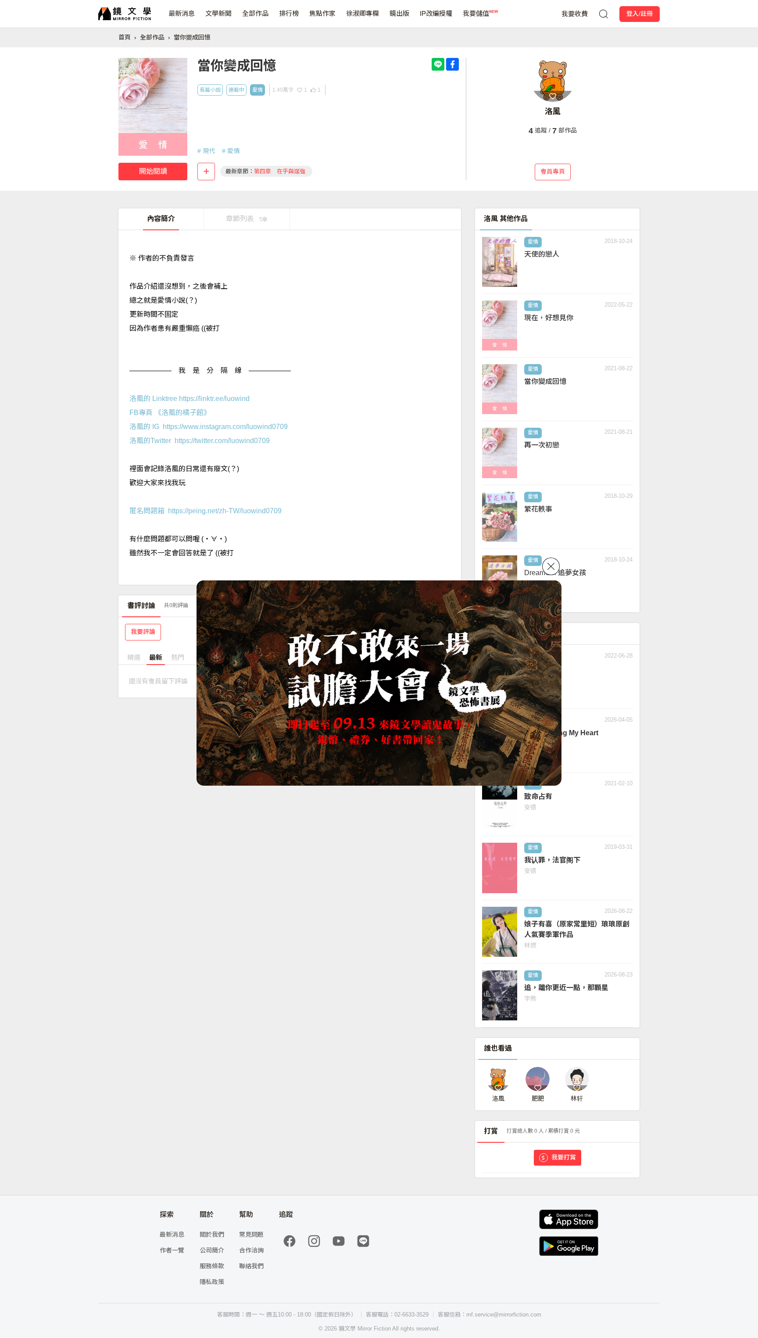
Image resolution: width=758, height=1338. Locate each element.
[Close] (551, 566)
